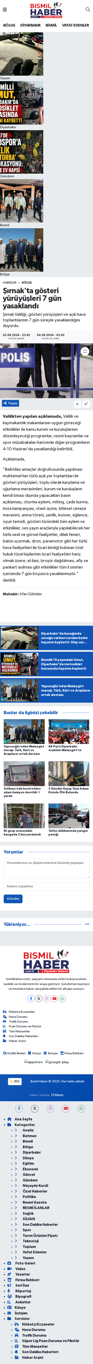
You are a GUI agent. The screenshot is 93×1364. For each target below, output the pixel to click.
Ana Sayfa (23, 1119)
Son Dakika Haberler (40, 1224)
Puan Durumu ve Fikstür (25, 1026)
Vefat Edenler (34, 1252)
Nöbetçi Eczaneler (22, 1011)
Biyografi (23, 1296)
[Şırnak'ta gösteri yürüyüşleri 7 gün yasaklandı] (46, 370)
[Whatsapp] (62, 998)
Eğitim (28, 1163)
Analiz (28, 1130)
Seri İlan (22, 1285)
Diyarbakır (31, 1152)
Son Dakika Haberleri (23, 1036)
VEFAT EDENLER (75, 25)
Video (20, 1269)
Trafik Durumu (18, 1021)
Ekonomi (30, 1169)
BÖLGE (9, 25)
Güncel (28, 1174)
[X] (38, 998)
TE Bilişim (57, 1095)
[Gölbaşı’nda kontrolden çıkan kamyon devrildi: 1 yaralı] (24, 773)
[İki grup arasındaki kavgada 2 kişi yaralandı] (24, 816)
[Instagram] (46, 998)
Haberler (9, 282)
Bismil (27, 1141)
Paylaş (12, 403)
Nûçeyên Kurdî (35, 1186)
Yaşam (28, 1258)
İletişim (53, 1053)
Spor (26, 1230)
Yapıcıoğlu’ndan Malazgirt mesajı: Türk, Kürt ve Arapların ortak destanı (24, 750)
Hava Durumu (18, 1016)
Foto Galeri (25, 1263)
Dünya (28, 1158)
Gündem (30, 1180)
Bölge (27, 282)
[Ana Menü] (5, 10)
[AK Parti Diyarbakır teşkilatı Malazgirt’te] (69, 731)
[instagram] (50, 1109)
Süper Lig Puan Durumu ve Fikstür (50, 1341)
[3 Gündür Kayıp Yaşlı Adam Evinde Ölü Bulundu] (69, 773)
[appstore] (33, 1063)
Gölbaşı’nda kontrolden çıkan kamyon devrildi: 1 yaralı (22, 792)
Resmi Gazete (34, 1202)
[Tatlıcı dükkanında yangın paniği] (69, 816)
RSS (16, 1081)
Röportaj (23, 1291)
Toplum (29, 1247)
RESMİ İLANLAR (35, 1208)
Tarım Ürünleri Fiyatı (40, 1236)
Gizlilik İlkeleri (16, 1053)
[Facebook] (31, 998)
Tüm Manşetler (19, 1031)
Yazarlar (22, 1274)
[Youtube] (54, 998)
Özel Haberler (34, 1191)
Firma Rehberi (73, 1053)
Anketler (23, 1302)
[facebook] (19, 1109)
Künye (36, 1053)
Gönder (13, 899)
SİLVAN (28, 1219)
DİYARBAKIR (30, 25)
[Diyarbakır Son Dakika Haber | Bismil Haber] (46, 9)
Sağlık (28, 1213)
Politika (29, 1197)
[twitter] (34, 1109)
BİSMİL (51, 25)
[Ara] (88, 10)
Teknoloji (30, 1241)
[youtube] (65, 1109)
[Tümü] (87, 924)
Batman (29, 1136)
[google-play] (57, 1063)
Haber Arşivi (17, 1041)
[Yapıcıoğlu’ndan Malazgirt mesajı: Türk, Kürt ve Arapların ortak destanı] (24, 731)
